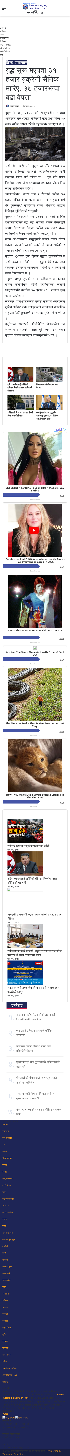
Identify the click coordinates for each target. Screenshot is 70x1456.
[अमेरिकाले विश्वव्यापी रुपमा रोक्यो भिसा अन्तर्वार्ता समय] (20, 409)
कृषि (4, 1334)
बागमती (5, 1314)
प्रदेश (4, 1219)
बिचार (4, 1171)
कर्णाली (5, 1246)
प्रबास (4, 1165)
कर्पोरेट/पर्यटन (7, 1212)
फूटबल (5, 1341)
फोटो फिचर (6, 1185)
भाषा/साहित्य (7, 1266)
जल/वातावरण (7, 1178)
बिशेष (4, 1287)
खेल (4, 1192)
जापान (4, 1151)
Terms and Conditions (13, 1454)
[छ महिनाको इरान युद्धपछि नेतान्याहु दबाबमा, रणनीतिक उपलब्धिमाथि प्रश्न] (49, 409)
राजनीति (5, 1131)
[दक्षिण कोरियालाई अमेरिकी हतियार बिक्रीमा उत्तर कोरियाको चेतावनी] (20, 381)
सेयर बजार (6, 1354)
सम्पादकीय (6, 1280)
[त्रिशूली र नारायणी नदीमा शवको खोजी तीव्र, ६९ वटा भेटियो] (25, 890)
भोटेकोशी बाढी (5, 51)
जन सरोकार (7, 1138)
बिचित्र (5, 1300)
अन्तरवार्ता (6, 1273)
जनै (1, 55)
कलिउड (5, 1205)
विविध (4, 1361)
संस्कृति (5, 1381)
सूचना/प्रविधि (7, 1232)
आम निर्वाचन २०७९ (9, 1375)
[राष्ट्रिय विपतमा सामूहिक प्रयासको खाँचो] (25, 842)
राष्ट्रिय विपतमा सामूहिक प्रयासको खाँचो (28, 846)
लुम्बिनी (5, 1260)
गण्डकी (5, 1321)
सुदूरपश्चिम (6, 1327)
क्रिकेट (5, 1348)
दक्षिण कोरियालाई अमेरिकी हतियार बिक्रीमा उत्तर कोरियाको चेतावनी (19, 387)
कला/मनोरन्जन (8, 1199)
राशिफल (3, 31)
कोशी (4, 1253)
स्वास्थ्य (5, 1307)
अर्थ (3, 1144)
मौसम (2, 34)
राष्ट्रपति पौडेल (6, 44)
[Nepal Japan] (35, 6)
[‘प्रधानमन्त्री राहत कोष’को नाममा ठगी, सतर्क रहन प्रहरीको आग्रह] (25, 984)
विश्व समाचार (16, 62)
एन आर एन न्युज (8, 1239)
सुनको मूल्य (4, 38)
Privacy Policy (54, 1451)
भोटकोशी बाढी (5, 48)
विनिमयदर (3, 41)
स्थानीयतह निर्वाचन (9, 1368)
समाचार (5, 1124)
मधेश (4, 1226)
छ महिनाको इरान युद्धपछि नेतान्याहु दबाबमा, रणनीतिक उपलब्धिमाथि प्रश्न (47, 415)
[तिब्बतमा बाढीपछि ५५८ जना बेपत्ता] (49, 381)
